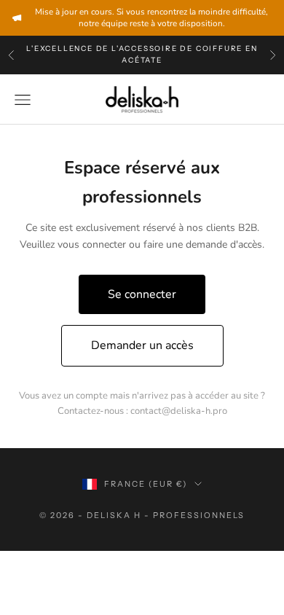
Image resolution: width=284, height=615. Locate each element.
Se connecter (142, 294)
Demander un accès (142, 345)
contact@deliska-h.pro (178, 411)
